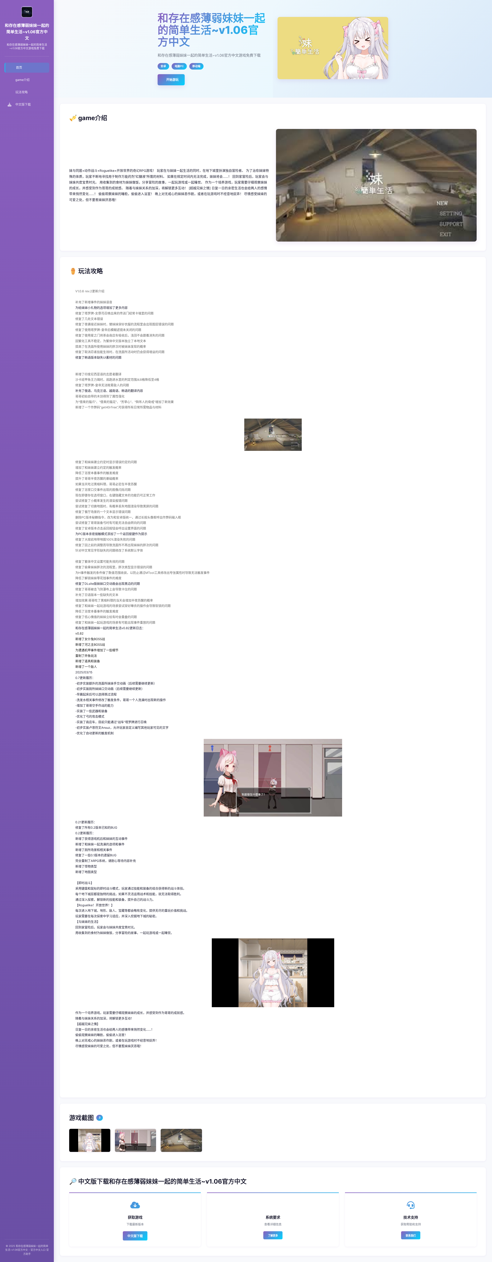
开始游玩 (172, 79)
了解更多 (273, 1235)
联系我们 (411, 1235)
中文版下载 (135, 1236)
